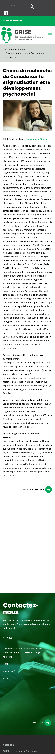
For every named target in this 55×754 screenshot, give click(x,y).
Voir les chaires (33, 489)
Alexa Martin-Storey (36, 139)
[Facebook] (27, 13)
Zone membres (13, 20)
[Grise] (22, 35)
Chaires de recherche (14, 49)
